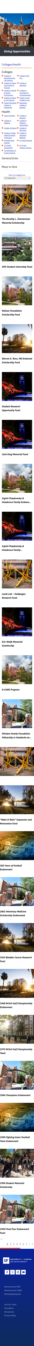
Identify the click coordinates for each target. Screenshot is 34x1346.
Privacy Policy (10, 1315)
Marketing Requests (12, 1294)
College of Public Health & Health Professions (10, 135)
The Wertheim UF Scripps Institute (10, 152)
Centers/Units (10, 158)
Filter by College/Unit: (17, 175)
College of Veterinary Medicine (23, 135)
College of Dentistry (23, 117)
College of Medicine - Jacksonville (23, 123)
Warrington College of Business (23, 105)
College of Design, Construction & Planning (10, 85)
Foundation (9, 1308)
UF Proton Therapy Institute (25, 147)
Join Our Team (10, 1304)
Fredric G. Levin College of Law (24, 99)
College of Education (23, 84)
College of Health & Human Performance (10, 93)
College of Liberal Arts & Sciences (10, 99)
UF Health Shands (25, 141)
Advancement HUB (12, 1286)
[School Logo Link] (16, 1260)
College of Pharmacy (23, 129)
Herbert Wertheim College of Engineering (10, 105)
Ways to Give (9, 166)
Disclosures (9, 1311)
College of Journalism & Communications (25, 93)
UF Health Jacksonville (8, 147)
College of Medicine (7, 122)
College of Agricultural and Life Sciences (9, 78)
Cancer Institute (9, 116)
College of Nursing (10, 128)
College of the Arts (24, 77)
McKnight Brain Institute (9, 142)
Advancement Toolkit (13, 1290)
